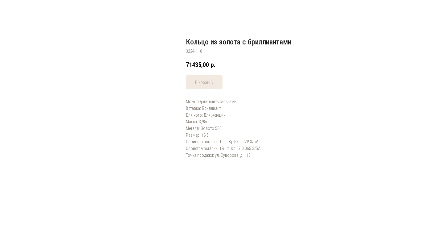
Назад (17, 9)
